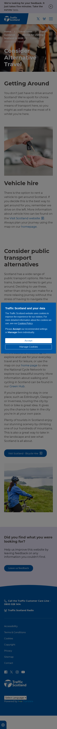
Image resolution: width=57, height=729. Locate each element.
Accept (29, 340)
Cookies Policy (25, 323)
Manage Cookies (28, 346)
